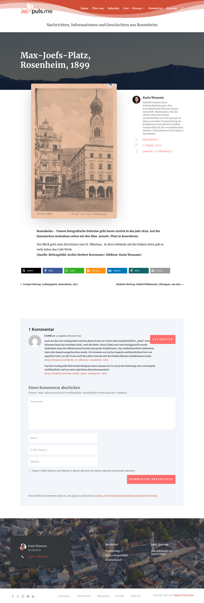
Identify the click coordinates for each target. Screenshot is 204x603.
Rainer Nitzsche (184, 595)
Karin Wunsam (153, 97)
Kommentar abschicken (151, 479)
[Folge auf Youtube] (28, 596)
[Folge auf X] (17, 596)
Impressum (158, 553)
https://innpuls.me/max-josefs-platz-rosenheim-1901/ (75, 373)
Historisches (150, 139)
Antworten (162, 339)
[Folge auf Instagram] (23, 596)
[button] (31, 270)
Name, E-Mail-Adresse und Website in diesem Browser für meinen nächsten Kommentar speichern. (83, 471)
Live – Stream (132, 8)
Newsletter (156, 8)
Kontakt (172, 8)
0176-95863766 (38, 556)
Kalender (113, 8)
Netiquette (103, 596)
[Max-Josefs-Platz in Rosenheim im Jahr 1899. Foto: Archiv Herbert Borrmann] (74, 217)
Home (84, 8)
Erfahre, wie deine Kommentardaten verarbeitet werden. (126, 495)
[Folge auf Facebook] (12, 596)
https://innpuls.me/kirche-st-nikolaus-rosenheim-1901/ (76, 359)
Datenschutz (84, 596)
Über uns (98, 8)
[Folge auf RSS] (33, 596)
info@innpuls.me (162, 550)
